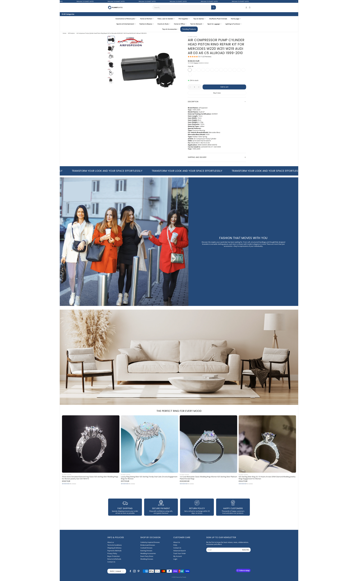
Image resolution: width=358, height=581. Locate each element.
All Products (71, 33)
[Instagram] (134, 571)
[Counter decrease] (190, 87)
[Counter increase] (198, 87)
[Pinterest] (138, 571)
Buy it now (217, 93)
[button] (184, 7)
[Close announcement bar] (296, 1)
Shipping (196, 63)
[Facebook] (130, 571)
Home (64, 33)
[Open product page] (90, 444)
